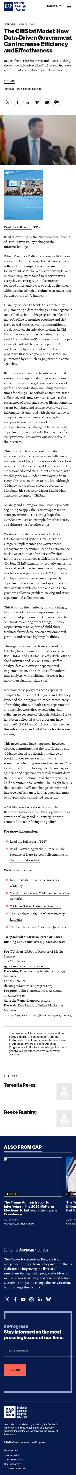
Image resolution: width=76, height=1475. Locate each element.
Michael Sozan (12, 1223)
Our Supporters (12, 1464)
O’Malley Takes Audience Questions (35, 906)
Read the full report (18, 227)
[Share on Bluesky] (37, 102)
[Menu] (69, 6)
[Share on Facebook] (17, 102)
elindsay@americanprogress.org (49, 1015)
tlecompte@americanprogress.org (28, 985)
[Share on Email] (47, 102)
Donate (51, 6)
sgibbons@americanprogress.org (27, 966)
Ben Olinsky (27, 1223)
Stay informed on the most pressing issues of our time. (34, 1332)
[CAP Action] (17, 1412)
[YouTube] (23, 1299)
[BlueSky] (48, 1299)
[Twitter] (7, 1299)
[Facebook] (15, 1299)
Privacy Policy (11, 1455)
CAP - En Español (13, 1459)
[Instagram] (31, 1299)
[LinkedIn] (40, 1299)
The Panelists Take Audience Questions (38, 927)
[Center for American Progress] (9, 6)
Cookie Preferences (15, 1468)
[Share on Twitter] (8, 102)
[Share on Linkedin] (27, 102)
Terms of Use (11, 1450)
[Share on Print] (56, 102)
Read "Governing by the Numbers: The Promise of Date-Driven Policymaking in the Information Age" (38, 242)
